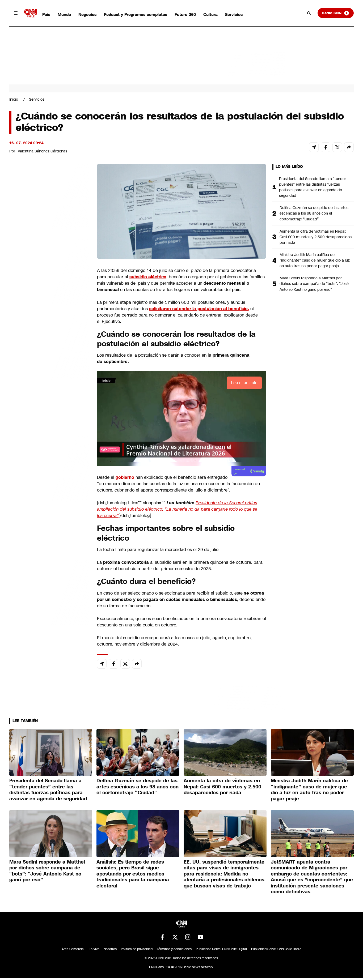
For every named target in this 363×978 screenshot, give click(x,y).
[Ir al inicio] (30, 13)
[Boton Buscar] (309, 13)
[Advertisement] (49, 468)
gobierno (125, 477)
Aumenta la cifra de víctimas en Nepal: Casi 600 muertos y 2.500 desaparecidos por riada (316, 237)
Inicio (13, 99)
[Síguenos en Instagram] (188, 937)
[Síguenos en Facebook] (162, 937)
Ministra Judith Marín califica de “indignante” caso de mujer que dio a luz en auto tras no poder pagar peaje (315, 260)
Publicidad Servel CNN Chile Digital (221, 949)
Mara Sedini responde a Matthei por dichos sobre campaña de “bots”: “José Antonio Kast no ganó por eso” (314, 283)
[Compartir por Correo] (314, 147)
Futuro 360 (185, 14)
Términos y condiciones (174, 949)
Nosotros (110, 949)
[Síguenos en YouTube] (200, 937)
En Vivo (94, 949)
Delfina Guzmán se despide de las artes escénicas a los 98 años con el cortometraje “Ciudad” (314, 213)
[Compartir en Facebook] (325, 147)
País (46, 14)
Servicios (234, 14)
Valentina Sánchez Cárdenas (42, 151)
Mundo (64, 14)
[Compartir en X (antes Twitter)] (337, 147)
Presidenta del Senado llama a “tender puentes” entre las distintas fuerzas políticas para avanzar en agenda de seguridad (312, 187)
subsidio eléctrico (147, 277)
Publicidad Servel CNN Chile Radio (276, 949)
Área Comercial (73, 949)
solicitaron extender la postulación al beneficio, (199, 309)
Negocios (87, 14)
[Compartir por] (349, 147)
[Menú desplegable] (15, 13)
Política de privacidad (137, 949)
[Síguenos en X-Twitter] (175, 937)
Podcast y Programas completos (135, 14)
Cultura (210, 14)
